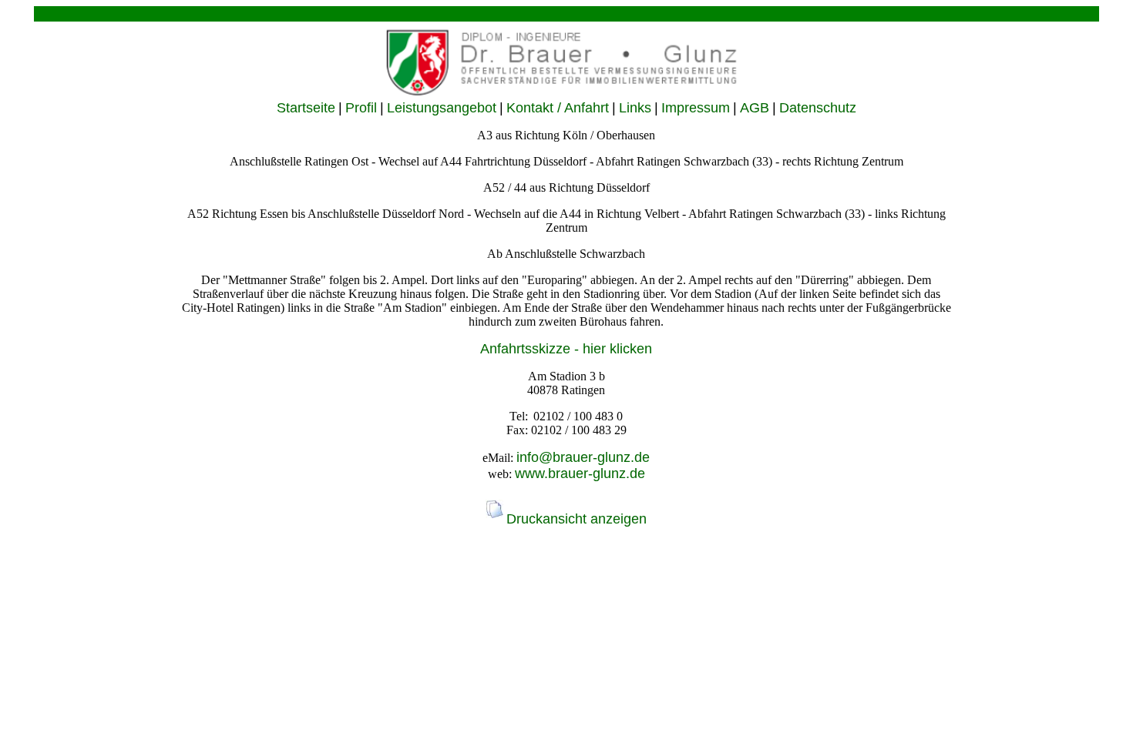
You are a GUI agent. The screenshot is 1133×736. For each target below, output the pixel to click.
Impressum (695, 107)
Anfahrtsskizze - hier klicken (566, 348)
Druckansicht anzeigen (576, 519)
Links (635, 107)
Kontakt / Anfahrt (557, 107)
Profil (361, 107)
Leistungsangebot (441, 107)
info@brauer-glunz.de (583, 457)
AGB (754, 107)
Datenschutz (817, 107)
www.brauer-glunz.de (580, 473)
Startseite (306, 107)
